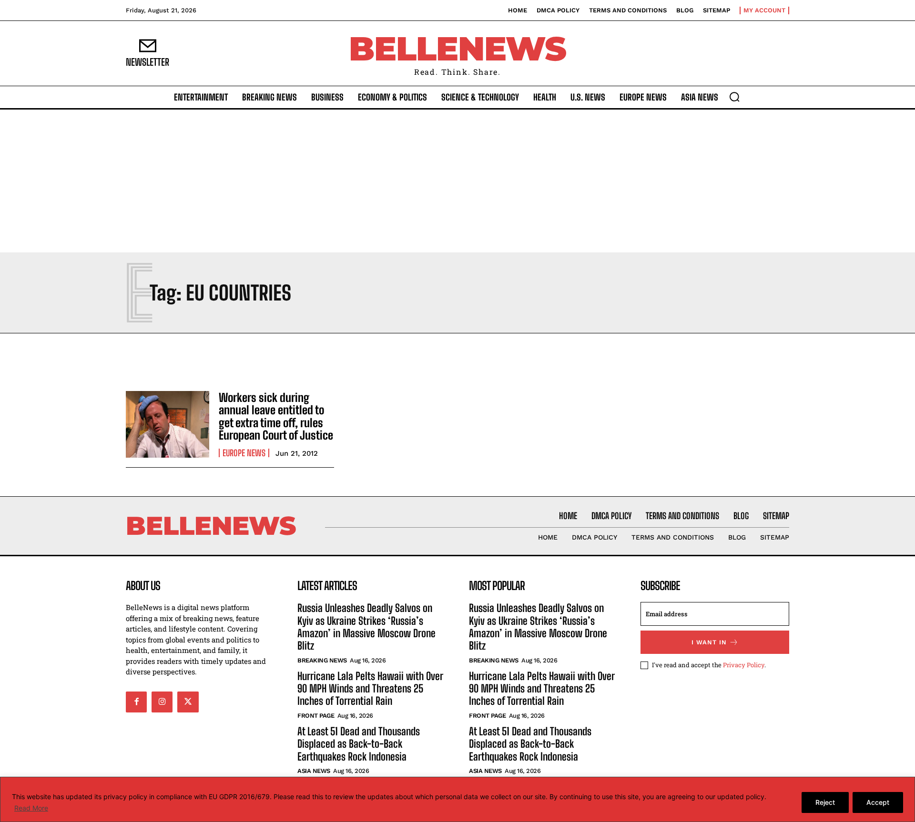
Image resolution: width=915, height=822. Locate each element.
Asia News (313, 770)
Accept (877, 802)
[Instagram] (162, 702)
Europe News (244, 453)
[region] (457, 799)
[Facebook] (136, 702)
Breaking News (322, 660)
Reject (825, 802)
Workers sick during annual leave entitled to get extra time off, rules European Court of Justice (276, 416)
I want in (709, 642)
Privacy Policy (743, 665)
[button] (734, 96)
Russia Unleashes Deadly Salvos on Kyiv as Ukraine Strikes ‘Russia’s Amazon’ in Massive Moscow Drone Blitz (366, 626)
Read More (31, 808)
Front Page (315, 715)
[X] (187, 702)
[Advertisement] (457, 181)
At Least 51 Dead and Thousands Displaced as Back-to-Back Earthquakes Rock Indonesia (358, 744)
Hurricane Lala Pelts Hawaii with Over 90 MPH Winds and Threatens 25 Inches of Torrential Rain (370, 689)
